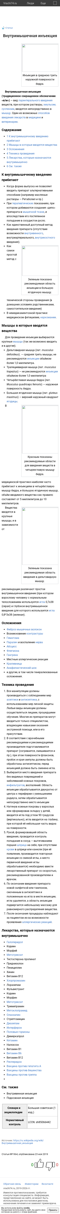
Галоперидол (15, 942)
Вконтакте (47, 1184)
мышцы (18, 341)
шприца (22, 845)
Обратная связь (12, 1184)
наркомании (48, 317)
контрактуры (34, 633)
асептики (12, 699)
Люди (30, 3)
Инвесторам (31, 1184)
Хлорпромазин (16, 980)
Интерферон (14, 1027)
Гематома (13, 638)
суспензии (8, 108)
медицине (34, 117)
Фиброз (11, 629)
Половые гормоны (18, 1031)
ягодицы (12, 401)
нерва (39, 642)
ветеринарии (10, 121)
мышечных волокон (29, 629)
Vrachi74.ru (10, 3)
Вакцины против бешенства (24, 1070)
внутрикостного (45, 237)
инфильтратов (16, 785)
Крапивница (14, 663)
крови (10, 849)
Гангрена (12, 655)
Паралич (12, 642)
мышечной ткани (33, 211)
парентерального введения (35, 100)
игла (42, 602)
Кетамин (12, 1040)
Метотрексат (15, 954)
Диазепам (13, 1023)
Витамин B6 (14, 1053)
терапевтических (22, 203)
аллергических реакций (37, 922)
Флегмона (13, 650)
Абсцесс (12, 646)
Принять (53, 1210)
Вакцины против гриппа (22, 1074)
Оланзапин (13, 1014)
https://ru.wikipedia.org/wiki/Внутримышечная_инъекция (23, 1141)
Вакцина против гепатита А (24, 1066)
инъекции (33, 358)
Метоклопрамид (17, 1010)
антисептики (29, 699)
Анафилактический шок (22, 667)
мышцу (6, 113)
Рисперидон (14, 1061)
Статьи (9, 28)
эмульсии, (49, 104)
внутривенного (33, 233)
